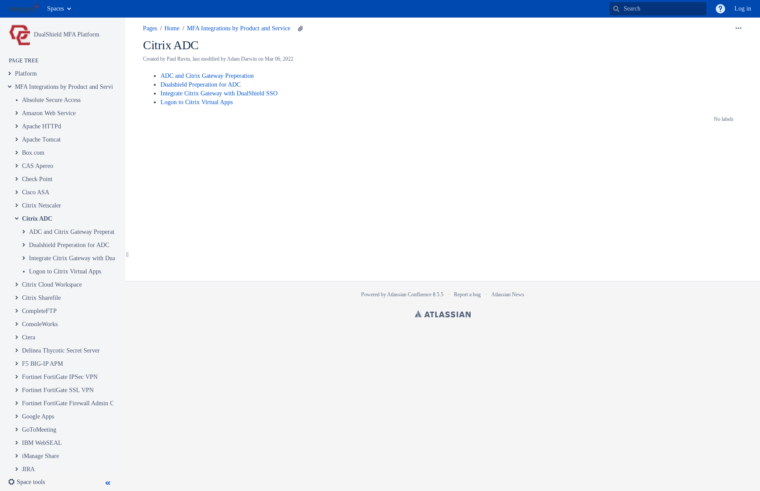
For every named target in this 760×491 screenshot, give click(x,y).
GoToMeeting (39, 429)
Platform (26, 73)
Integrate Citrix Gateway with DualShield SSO (87, 258)
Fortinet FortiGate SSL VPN (58, 390)
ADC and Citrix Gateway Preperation (75, 232)
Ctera (28, 337)
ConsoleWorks (40, 324)
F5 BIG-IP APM (42, 363)
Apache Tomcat (41, 139)
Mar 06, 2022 (279, 59)
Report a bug (467, 294)
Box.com (33, 152)
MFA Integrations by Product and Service (66, 87)
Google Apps (38, 416)
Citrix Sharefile (41, 298)
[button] (720, 9)
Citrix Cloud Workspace (52, 284)
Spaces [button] (55, 8)
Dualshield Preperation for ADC (69, 245)
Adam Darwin (242, 59)
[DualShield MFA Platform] (19, 34)
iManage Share (40, 456)
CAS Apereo (37, 166)
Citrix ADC (37, 218)
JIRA (28, 469)
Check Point (37, 179)
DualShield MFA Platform (66, 34)
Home (171, 28)
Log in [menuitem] (742, 8)
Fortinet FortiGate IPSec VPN (60, 377)
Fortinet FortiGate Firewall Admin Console (76, 403)
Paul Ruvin (178, 59)
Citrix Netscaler (41, 205)
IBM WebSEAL (42, 443)
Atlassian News (507, 294)
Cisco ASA (35, 192)
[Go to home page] (23, 9)
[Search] (616, 8)
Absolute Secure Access (51, 100)
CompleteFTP (39, 311)
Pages (150, 28)
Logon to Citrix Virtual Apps (65, 271)
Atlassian (443, 314)
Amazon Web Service (49, 113)
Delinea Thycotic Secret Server (61, 350)
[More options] (738, 28)
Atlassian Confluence (409, 294)
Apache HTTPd (41, 126)
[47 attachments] (300, 28)
